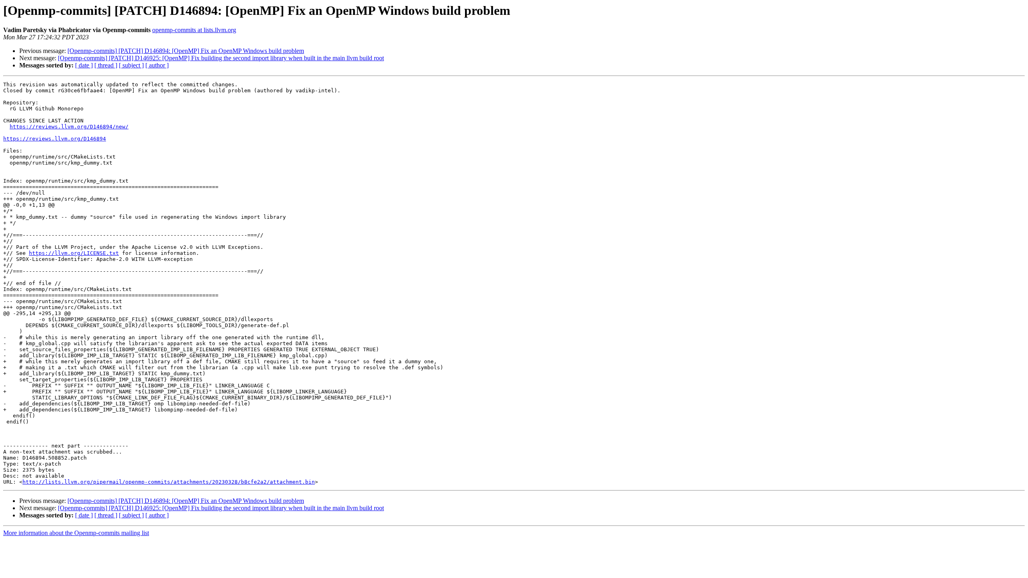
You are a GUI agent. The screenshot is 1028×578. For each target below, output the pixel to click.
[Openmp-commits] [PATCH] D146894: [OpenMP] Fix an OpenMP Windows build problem (185, 50)
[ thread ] (105, 65)
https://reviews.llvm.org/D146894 (54, 139)
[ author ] (157, 65)
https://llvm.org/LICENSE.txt (74, 253)
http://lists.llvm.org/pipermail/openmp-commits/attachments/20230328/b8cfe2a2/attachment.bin (168, 482)
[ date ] (84, 65)
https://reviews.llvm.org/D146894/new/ (69, 127)
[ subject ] (131, 65)
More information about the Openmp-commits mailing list (76, 532)
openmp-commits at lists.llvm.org (194, 29)
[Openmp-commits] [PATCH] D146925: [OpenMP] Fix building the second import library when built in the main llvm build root (221, 58)
